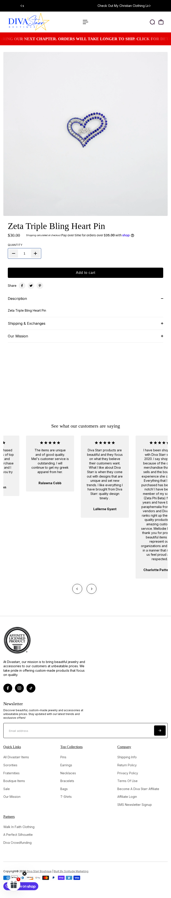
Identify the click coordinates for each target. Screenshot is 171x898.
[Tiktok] (30, 688)
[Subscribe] (160, 730)
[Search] (152, 22)
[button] (13, 884)
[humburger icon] (85, 22)
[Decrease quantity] (13, 253)
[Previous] (21, 5)
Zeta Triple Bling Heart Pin (56, 226)
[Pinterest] (40, 285)
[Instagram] (19, 688)
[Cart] (161, 22)
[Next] (149, 5)
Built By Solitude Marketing (71, 871)
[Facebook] (22, 285)
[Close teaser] (24, 873)
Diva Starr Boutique (39, 871)
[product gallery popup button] (159, 211)
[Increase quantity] (35, 253)
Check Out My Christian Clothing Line (86, 6)
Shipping (31, 235)
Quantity (15, 245)
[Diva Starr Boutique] (34, 22)
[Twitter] (31, 285)
